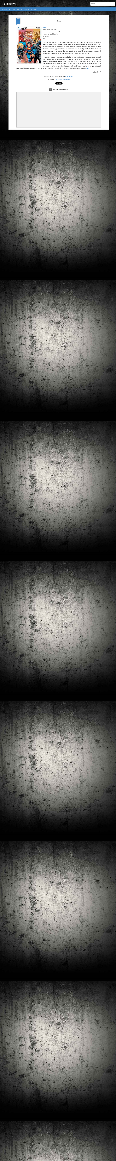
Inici (14, 9)
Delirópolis (34, 9)
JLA (61, 79)
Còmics (57, 79)
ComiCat (26, 9)
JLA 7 (59, 21)
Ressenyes (66, 79)
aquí (87, 68)
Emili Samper (69, 76)
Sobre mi (19, 9)
